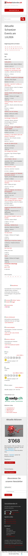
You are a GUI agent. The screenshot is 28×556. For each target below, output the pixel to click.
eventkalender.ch (10, 408)
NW (13, 48)
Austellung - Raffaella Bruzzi (11, 225)
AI (7, 46)
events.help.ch (9, 411)
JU (7, 48)
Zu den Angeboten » (10, 472)
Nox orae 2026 (8, 248)
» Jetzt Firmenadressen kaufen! (11, 344)
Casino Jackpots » (19, 387)
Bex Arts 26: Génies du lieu (10, 143)
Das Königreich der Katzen (10, 151)
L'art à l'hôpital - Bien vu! (10, 159)
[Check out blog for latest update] (12, 302)
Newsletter (11, 455)
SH (20, 48)
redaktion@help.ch (10, 536)
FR (17, 46)
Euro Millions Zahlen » (18, 373)
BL (13, 46)
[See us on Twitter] (15, 300)
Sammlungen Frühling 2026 (11, 118)
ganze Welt (7, 267)
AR (9, 46)
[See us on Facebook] (7, 300)
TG (7, 50)
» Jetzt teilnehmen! (8, 322)
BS (15, 46)
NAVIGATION (13, 10)
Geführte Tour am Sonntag (11, 111)
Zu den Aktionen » (9, 462)
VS (14, 50)
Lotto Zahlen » (20, 355)
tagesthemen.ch (10, 409)
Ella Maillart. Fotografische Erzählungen (13, 77)
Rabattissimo (11, 449)
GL (21, 46)
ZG (16, 50)
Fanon (6, 256)
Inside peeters (7, 62)
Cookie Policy (15, 554)
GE (19, 46)
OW (16, 48)
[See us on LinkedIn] (7, 302)
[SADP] (14, 399)
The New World (8, 232)
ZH (19, 50)
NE (11, 48)
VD (13, 50)
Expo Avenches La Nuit (10, 166)
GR (5, 48)
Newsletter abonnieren (11, 523)
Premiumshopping (9, 450)
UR (10, 50)
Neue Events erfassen (11, 412)
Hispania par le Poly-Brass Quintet (12, 240)
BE (11, 46)
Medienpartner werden (11, 521)
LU (9, 48)
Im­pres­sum (7, 545)
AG (5, 46)
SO (22, 48)
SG (18, 48)
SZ (5, 50)
